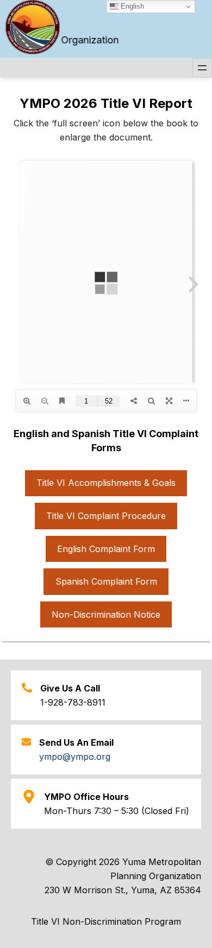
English (131, 6)
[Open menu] (202, 68)
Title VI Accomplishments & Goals (106, 482)
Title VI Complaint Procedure (106, 515)
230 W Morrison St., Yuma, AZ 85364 (123, 890)
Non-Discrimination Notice (106, 614)
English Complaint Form (106, 548)
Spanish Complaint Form (106, 581)
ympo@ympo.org (74, 756)
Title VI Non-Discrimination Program (106, 921)
